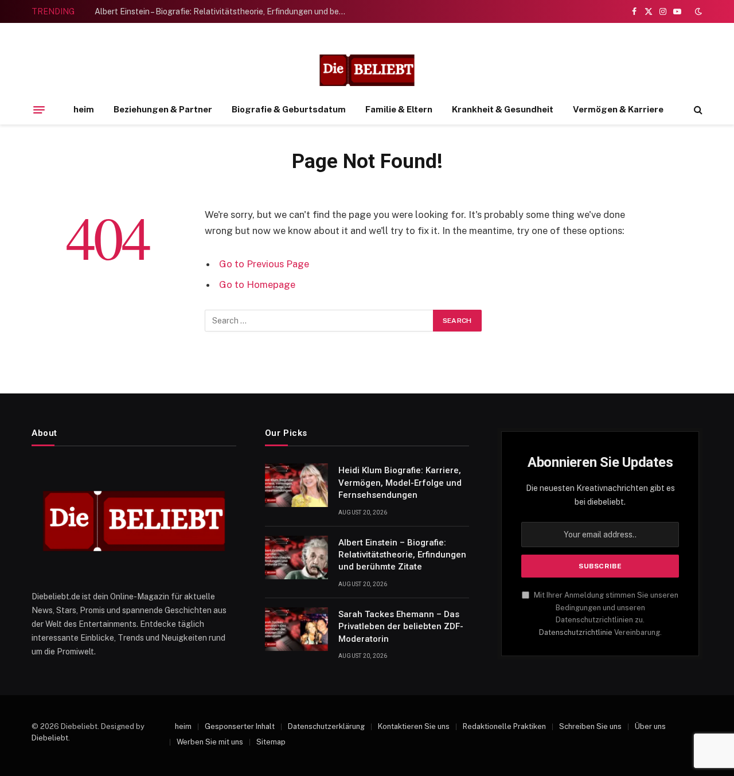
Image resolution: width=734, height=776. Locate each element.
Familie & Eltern (398, 109)
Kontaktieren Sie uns (414, 726)
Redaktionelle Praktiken (504, 726)
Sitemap (271, 742)
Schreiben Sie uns (590, 726)
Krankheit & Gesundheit (502, 109)
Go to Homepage (257, 284)
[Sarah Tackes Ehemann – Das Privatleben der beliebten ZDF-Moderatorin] (296, 629)
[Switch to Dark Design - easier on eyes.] (697, 11)
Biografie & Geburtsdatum (289, 109)
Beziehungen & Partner (163, 109)
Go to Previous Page (264, 264)
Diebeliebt (50, 738)
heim (83, 109)
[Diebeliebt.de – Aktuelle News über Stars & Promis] (367, 70)
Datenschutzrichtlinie (575, 632)
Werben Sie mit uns (210, 742)
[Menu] (39, 109)
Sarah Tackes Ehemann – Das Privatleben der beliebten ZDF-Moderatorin (400, 626)
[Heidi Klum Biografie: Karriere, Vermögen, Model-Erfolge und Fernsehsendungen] (296, 485)
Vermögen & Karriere (618, 109)
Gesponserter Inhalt (240, 726)
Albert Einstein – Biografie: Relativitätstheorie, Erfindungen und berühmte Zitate (224, 11)
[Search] (697, 110)
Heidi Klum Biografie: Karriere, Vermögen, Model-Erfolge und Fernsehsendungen (400, 482)
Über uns (650, 726)
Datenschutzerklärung (326, 726)
